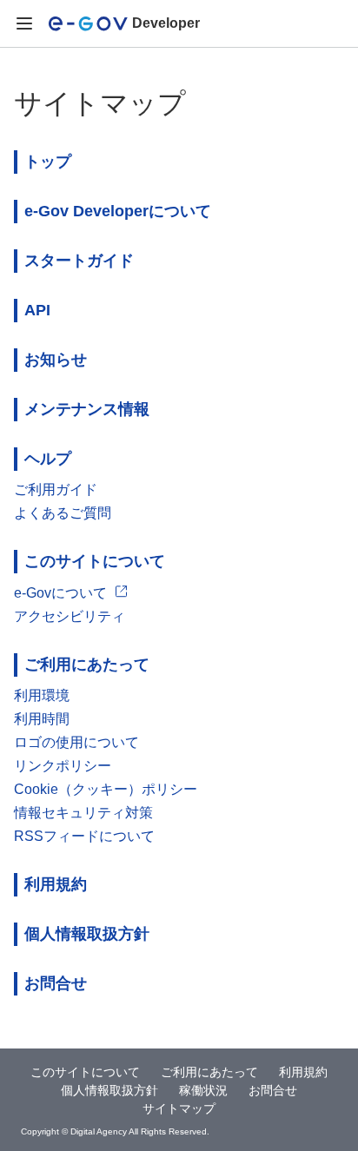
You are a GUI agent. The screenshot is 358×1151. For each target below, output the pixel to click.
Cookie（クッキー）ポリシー (105, 789)
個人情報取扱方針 (86, 934)
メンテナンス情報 (86, 409)
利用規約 (55, 884)
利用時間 (42, 718)
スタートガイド (79, 260)
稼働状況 (203, 1090)
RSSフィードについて (84, 836)
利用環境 (42, 695)
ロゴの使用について (76, 742)
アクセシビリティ (69, 616)
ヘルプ (47, 458)
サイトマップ (179, 1108)
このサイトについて (94, 561)
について (117, 211)
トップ (47, 161)
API (37, 310)
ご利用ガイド (55, 489)
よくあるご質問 (62, 513)
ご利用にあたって (86, 664)
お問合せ (55, 983)
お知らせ (55, 359)
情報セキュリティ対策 (83, 812)
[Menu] (24, 24)
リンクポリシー (62, 765)
